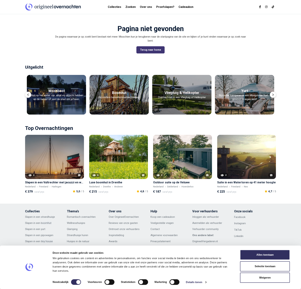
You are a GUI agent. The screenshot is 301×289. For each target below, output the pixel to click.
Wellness (72, 223)
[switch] (109, 282)
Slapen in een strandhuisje (40, 216)
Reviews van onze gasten (123, 223)
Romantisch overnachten (81, 216)
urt (43, 229)
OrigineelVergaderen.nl (205, 241)
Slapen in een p (33, 235)
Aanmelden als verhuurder (207, 223)
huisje (80, 223)
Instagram (240, 223)
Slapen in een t (33, 241)
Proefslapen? (165, 7)
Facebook (239, 217)
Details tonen (194, 282)
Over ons (146, 7)
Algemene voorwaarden (164, 235)
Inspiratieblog (116, 235)
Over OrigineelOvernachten (124, 216)
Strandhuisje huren (77, 235)
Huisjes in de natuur (78, 241)
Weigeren (265, 277)
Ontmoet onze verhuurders (124, 229)
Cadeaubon (186, 7)
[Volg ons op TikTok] (273, 6)
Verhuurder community (205, 229)
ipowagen (47, 235)
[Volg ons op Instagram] (266, 6)
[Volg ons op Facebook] (260, 6)
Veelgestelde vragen (162, 223)
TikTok (238, 229)
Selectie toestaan (265, 266)
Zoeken (130, 7)
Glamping (72, 229)
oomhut (46, 223)
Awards (113, 241)
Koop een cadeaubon (162, 216)
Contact (155, 229)
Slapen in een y (33, 229)
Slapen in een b (33, 223)
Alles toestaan (265, 254)
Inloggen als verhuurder (205, 216)
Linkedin (238, 236)
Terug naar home (150, 49)
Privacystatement (160, 241)
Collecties (114, 7)
